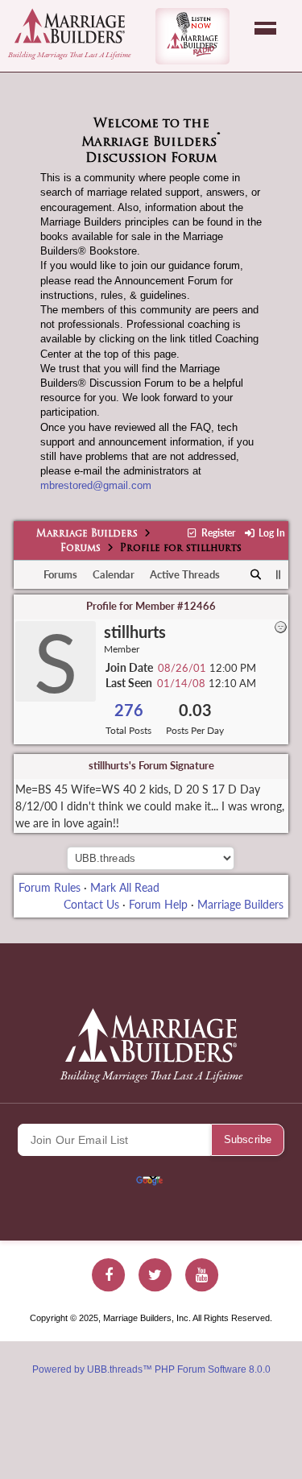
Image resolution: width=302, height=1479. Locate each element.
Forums (80, 548)
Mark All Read (124, 887)
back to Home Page (69, 26)
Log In (270, 533)
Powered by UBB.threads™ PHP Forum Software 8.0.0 (151, 1369)
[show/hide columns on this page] (278, 574)
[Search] (256, 575)
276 (128, 710)
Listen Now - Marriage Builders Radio (192, 36)
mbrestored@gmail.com (95, 485)
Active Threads (185, 574)
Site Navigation (265, 28)
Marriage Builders (87, 534)
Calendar (113, 574)
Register (216, 533)
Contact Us (91, 904)
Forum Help (158, 904)
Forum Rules (50, 887)
